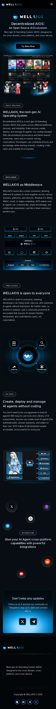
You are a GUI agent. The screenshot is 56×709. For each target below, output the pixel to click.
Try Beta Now (28, 46)
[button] (51, 4)
